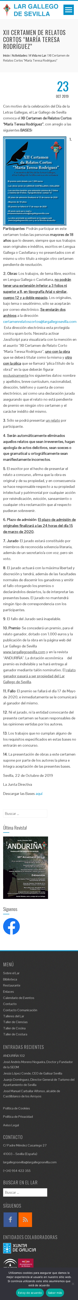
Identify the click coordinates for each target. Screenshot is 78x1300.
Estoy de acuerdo (30, 1292)
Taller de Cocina (14, 1028)
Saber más (55, 1292)
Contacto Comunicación (20, 1010)
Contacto (10, 1004)
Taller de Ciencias (15, 1022)
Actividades (19, 55)
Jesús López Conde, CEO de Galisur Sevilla (32, 1073)
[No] (73, 1284)
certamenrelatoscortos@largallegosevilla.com (40, 321)
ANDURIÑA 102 (14, 1055)
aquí (39, 793)
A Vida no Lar (37, 55)
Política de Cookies (16, 1108)
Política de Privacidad (18, 1116)
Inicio (6, 55)
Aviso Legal (11, 1125)
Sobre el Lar (11, 973)
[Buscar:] (25, 812)
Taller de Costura (15, 1034)
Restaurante (11, 985)
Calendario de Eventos (18, 998)
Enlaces (8, 991)
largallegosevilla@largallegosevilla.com (30, 1162)
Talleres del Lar (13, 1016)
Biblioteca (10, 979)
